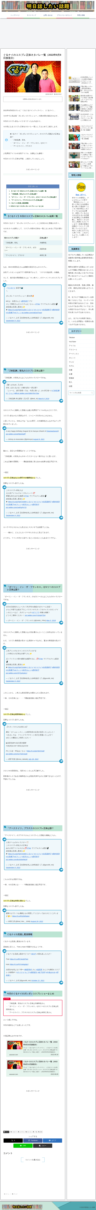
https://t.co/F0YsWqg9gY (19, 964)
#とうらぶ (10, 393)
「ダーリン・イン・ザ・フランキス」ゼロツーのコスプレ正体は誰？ (33, 197)
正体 (41, 1132)
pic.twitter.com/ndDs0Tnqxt (32, 313)
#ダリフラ (35, 612)
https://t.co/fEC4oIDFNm (19, 959)
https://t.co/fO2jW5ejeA (20, 916)
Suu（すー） (81, 195)
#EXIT (33, 954)
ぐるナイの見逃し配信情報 (19, 203)
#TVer (37, 304)
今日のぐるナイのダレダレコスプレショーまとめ (27, 206)
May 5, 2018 (51, 620)
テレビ (7, 1132)
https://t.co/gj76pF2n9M (17, 502)
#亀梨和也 (28, 970)
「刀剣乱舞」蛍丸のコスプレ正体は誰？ (24, 194)
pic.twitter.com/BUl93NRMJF (16, 860)
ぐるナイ (14, 1132)
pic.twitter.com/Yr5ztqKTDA (35, 615)
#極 (15, 393)
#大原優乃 (10, 313)
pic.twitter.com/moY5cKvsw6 (16, 754)
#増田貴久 (33, 972)
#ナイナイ (37, 310)
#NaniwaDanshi (52, 431)
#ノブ (27, 972)
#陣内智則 (55, 310)
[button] (42, 1146)
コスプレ (22, 1132)
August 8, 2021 (38, 439)
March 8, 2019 (43, 399)
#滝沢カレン (26, 505)
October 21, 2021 (37, 980)
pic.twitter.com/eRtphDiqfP (16, 434)
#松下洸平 (41, 972)
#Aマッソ (17, 313)
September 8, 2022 (13, 321)
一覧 (36, 1132)
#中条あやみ (50, 972)
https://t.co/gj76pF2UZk (17, 310)
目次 (30, 186)
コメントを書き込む (32, 1160)
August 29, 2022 (37, 921)
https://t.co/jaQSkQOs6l (35, 751)
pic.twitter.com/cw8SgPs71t (16, 507)
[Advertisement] (48, 33)
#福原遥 (39, 970)
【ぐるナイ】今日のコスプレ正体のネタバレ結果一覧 (28, 191)
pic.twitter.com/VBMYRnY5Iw (28, 393)
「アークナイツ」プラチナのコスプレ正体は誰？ (27, 200)
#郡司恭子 (24, 301)
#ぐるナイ (11, 288)
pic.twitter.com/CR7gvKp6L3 (16, 673)
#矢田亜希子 (46, 310)
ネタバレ (29, 1132)
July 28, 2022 (33, 759)
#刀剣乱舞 (55, 391)
